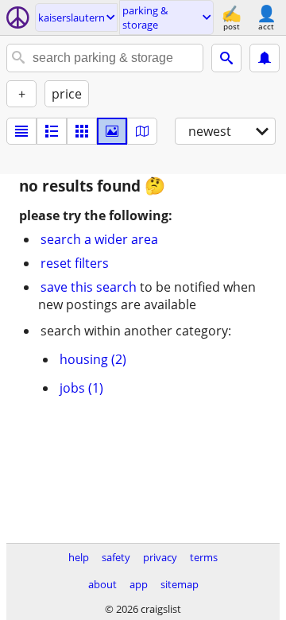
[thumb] (52, 131)
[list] (21, 131)
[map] (142, 131)
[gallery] (112, 131)
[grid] (82, 131)
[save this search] (264, 58)
